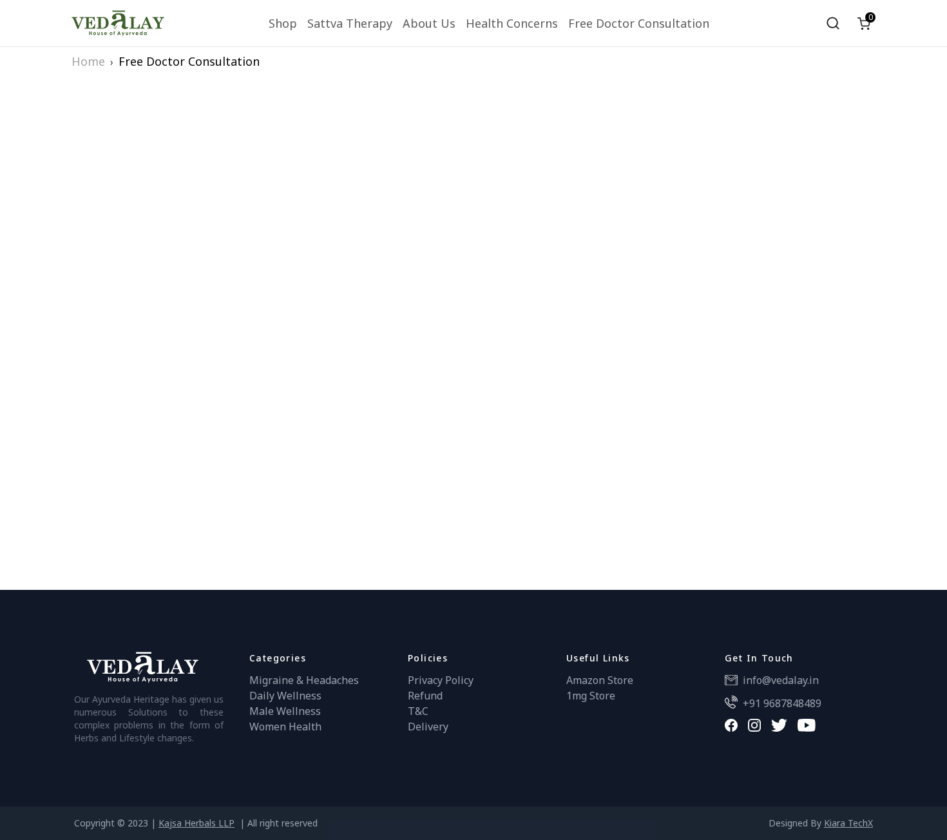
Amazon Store (599, 680)
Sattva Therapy (349, 23)
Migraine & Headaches (304, 680)
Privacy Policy (441, 680)
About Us (429, 23)
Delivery (428, 726)
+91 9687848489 (782, 703)
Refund (425, 696)
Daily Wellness (285, 696)
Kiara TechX (848, 823)
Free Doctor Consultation (638, 23)
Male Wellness (285, 711)
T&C (418, 711)
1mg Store (590, 696)
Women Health (285, 726)
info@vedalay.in (781, 680)
